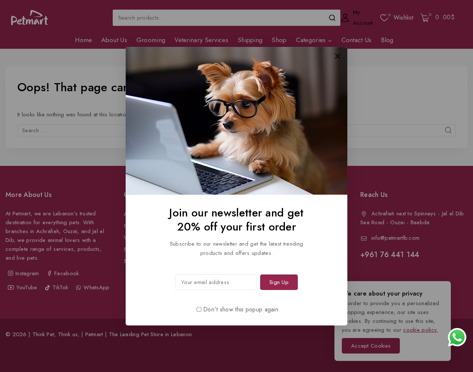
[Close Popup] (338, 56)
